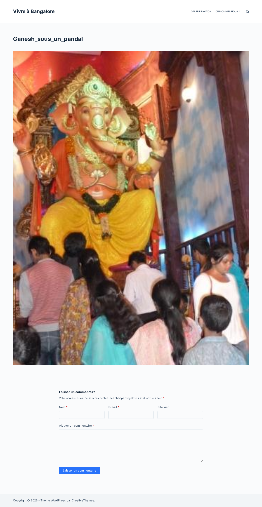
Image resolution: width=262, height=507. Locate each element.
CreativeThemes (83, 500)
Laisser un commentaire (79, 470)
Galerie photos (201, 11)
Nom (63, 407)
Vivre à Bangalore (34, 11)
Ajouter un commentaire (76, 425)
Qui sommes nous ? (228, 11)
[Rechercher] (247, 11)
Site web (163, 407)
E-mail (113, 407)
